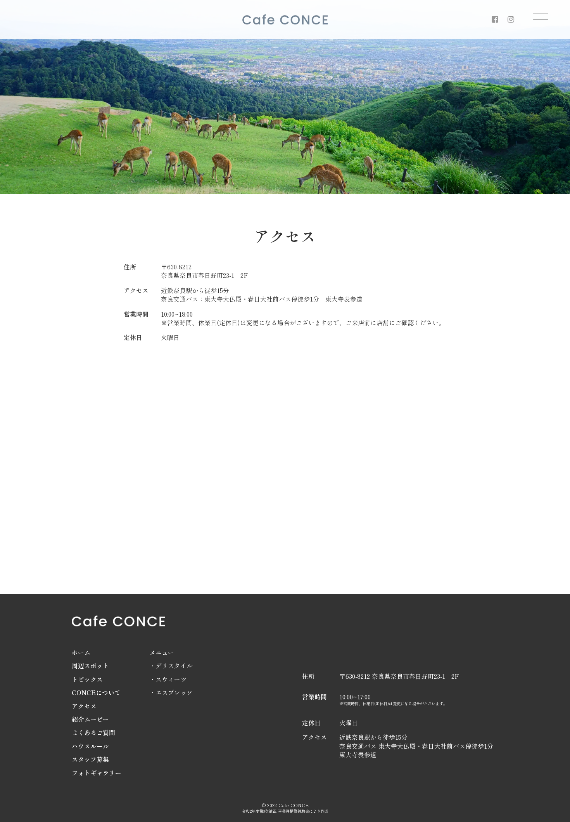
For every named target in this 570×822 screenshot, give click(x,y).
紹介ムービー (90, 719)
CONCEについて (96, 692)
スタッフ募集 (90, 759)
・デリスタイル (171, 665)
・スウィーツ (168, 679)
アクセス (84, 706)
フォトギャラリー (96, 772)
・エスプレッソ (171, 692)
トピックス (87, 679)
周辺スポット (90, 665)
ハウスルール (90, 746)
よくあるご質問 (93, 732)
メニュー (161, 652)
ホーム (81, 652)
